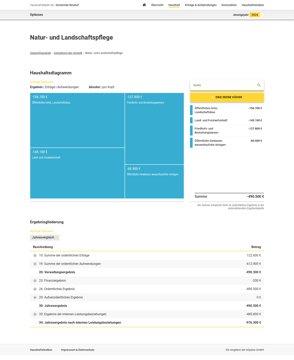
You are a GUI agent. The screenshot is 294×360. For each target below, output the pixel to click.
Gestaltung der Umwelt (68, 53)
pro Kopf (108, 87)
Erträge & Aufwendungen (201, 5)
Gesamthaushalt (40, 53)
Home (144, 5)
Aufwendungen (68, 87)
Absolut (94, 87)
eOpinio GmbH (255, 349)
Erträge (50, 87)
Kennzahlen (229, 5)
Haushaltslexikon (253, 5)
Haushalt (174, 5)
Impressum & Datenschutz (77, 349)
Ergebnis (36, 87)
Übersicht (157, 5)
